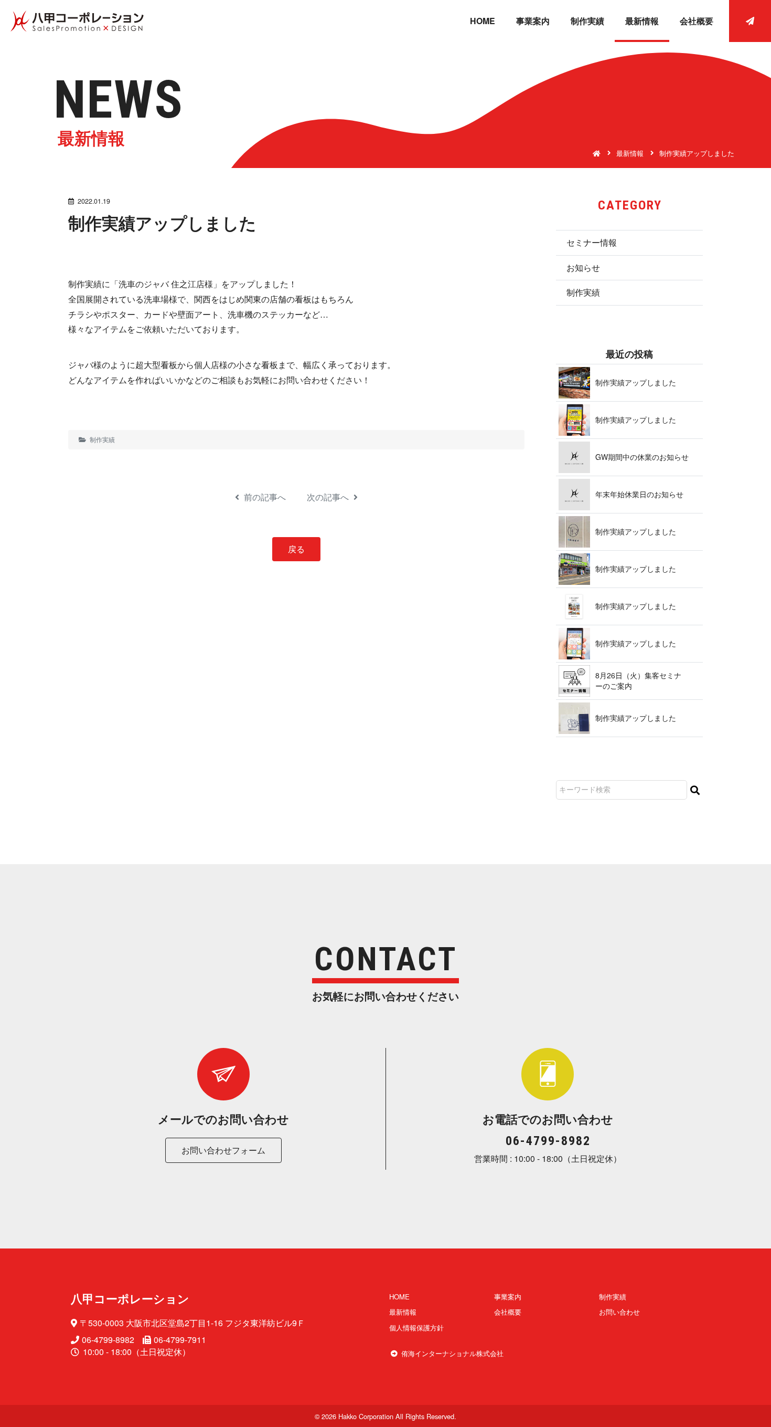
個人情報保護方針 (416, 1327)
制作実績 (587, 21)
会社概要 (696, 21)
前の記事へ (264, 497)
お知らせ (583, 267)
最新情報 (642, 21)
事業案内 (533, 21)
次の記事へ (329, 497)
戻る (296, 549)
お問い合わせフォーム (223, 1150)
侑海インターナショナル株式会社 (452, 1353)
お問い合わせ (619, 1312)
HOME (482, 21)
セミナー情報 (591, 242)
